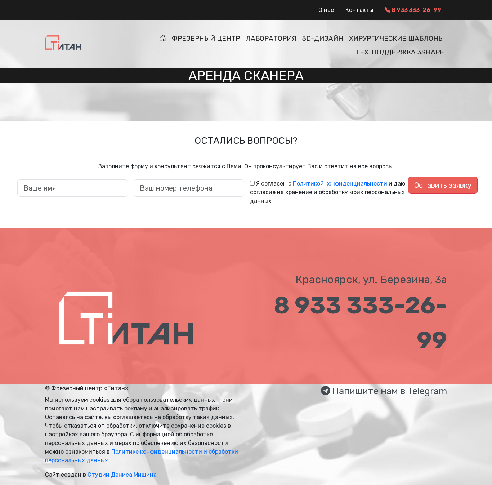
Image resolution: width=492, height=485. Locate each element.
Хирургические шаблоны (396, 38)
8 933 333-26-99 (415, 9)
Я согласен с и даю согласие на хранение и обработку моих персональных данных (327, 192)
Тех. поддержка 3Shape (399, 52)
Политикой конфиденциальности (340, 183)
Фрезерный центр (206, 38)
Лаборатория (271, 38)
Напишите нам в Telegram (388, 391)
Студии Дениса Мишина (122, 474)
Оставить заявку (442, 185)
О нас (326, 9)
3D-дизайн (322, 38)
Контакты (359, 9)
